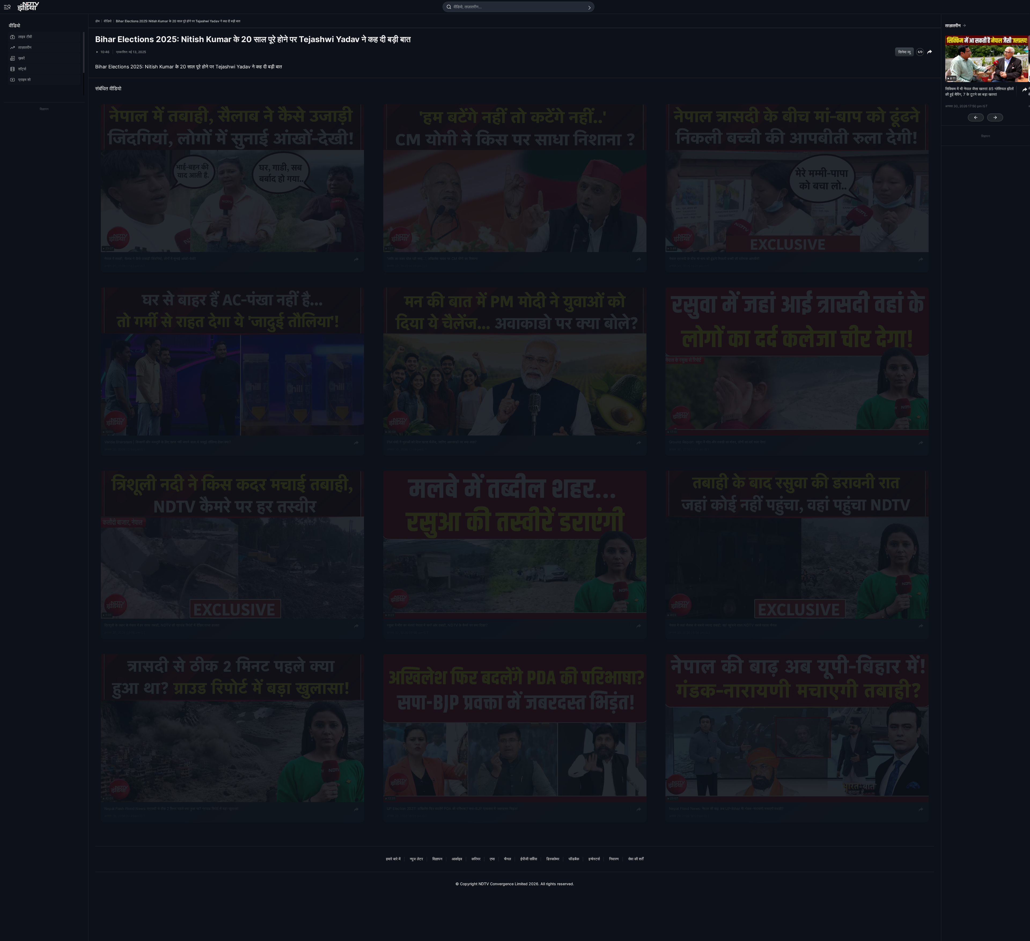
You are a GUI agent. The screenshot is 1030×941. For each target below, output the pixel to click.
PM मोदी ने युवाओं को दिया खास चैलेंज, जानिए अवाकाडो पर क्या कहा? (432, 442)
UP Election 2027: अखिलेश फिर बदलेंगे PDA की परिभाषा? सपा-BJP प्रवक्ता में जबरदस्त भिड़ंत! (452, 808)
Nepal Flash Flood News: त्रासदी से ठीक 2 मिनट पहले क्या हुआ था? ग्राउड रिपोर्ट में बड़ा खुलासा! (171, 808)
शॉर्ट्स (22, 69)
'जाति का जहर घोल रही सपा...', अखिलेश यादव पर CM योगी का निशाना (432, 258)
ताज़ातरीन (24, 47)
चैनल (507, 859)
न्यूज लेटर (416, 859)
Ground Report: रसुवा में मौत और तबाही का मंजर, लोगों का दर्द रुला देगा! (717, 442)
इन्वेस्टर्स (594, 859)
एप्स (492, 859)
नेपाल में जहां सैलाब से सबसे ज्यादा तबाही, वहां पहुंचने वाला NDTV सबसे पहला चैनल (723, 625)
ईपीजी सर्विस (528, 859)
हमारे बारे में (393, 859)
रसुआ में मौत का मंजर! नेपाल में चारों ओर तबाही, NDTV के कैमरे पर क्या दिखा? (437, 625)
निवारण (614, 859)
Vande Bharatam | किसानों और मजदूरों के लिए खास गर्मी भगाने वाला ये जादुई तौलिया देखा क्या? (167, 442)
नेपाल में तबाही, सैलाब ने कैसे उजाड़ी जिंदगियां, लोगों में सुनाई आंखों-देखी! (150, 258)
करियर (476, 859)
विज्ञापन (437, 859)
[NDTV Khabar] (28, 5)
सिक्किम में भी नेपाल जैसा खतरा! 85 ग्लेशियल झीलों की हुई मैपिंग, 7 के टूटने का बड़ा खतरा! (979, 91)
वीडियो (14, 25)
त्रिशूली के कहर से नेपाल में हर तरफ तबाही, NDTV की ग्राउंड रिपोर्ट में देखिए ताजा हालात (161, 625)
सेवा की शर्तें (635, 859)
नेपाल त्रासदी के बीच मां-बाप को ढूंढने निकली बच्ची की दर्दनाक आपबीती (714, 258)
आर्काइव (457, 859)
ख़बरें (21, 58)
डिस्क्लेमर (552, 859)
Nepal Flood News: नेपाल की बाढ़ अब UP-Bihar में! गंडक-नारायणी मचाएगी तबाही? (726, 808)
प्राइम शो (24, 79)
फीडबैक (574, 859)
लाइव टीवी (25, 36)
